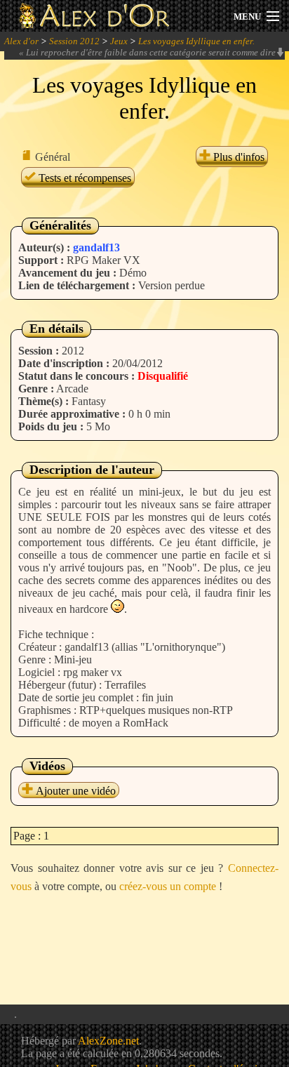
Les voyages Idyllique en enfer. (196, 41)
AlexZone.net (108, 1041)
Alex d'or (21, 41)
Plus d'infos (237, 157)
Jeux (119, 41)
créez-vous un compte (167, 886)
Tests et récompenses (83, 178)
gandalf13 (96, 247)
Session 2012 (74, 41)
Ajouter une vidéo (74, 791)
